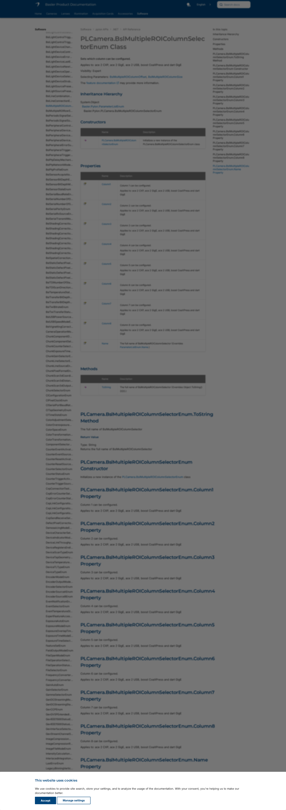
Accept (45, 800)
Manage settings (74, 800)
